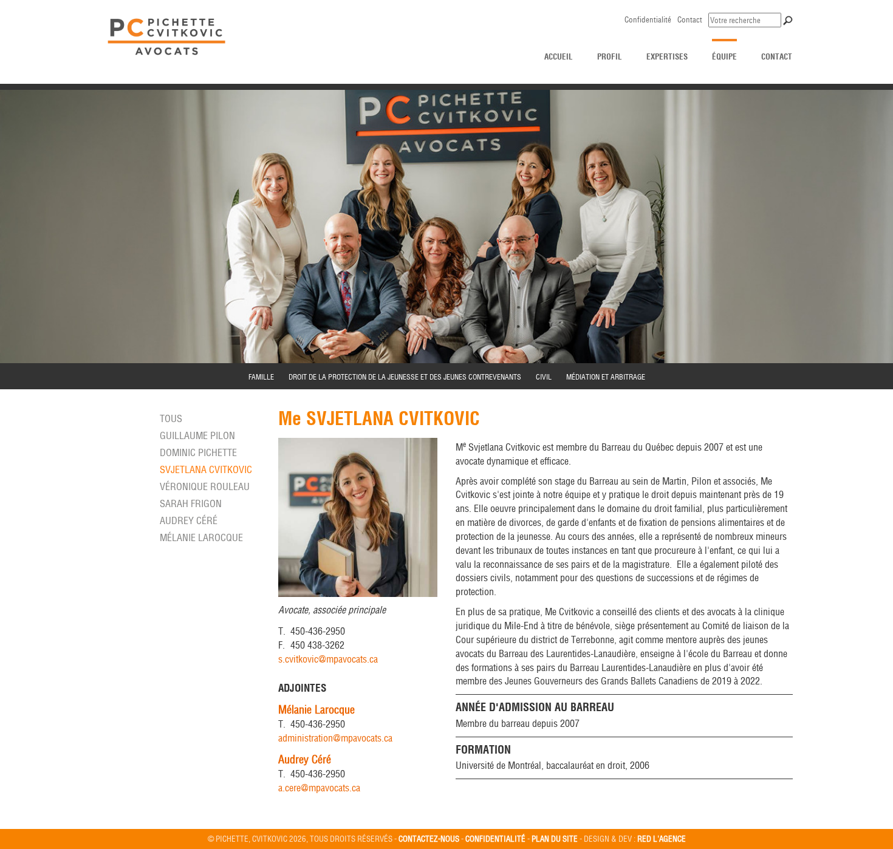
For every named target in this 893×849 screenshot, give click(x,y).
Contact (689, 19)
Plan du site (555, 839)
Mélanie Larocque (201, 537)
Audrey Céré (188, 520)
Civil (544, 376)
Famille (261, 376)
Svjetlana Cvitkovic (206, 469)
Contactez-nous (429, 839)
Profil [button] (609, 56)
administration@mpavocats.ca (335, 738)
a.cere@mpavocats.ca (319, 788)
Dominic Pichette (198, 452)
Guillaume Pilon (197, 435)
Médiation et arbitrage (605, 376)
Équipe (724, 56)
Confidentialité (647, 19)
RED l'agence (661, 839)
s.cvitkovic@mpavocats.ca (328, 659)
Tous (171, 418)
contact (776, 56)
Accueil (558, 56)
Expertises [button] (667, 56)
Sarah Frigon (191, 503)
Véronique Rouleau (205, 486)
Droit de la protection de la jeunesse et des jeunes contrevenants (405, 376)
